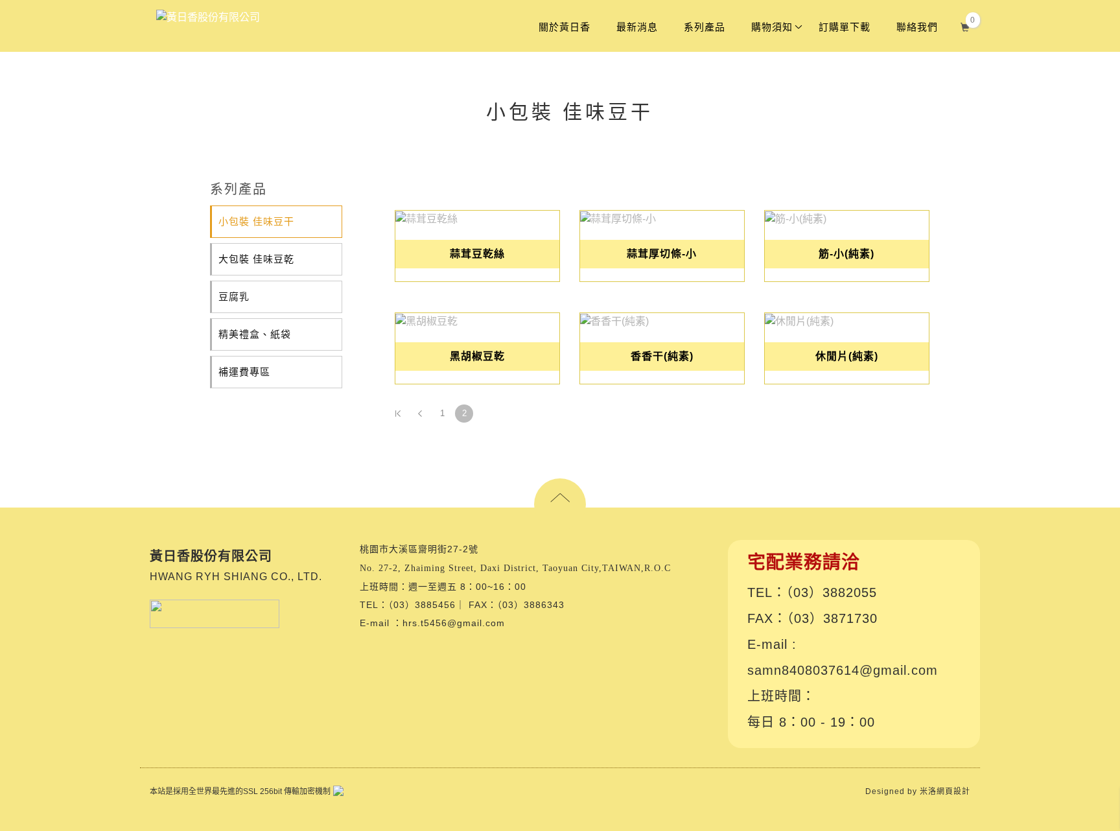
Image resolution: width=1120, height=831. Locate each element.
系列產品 (704, 26)
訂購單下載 (844, 26)
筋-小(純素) (846, 253)
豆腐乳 (234, 296)
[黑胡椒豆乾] (477, 320)
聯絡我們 (917, 26)
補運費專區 (244, 371)
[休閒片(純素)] (847, 320)
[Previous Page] (420, 413)
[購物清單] (965, 25)
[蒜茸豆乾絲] (477, 218)
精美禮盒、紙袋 (254, 334)
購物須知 (772, 26)
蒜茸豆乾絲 (477, 253)
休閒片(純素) (846, 356)
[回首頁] (208, 17)
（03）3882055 (831, 592)
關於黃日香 (564, 26)
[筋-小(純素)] (847, 218)
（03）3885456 (422, 605)
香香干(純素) (662, 356)
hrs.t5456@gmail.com (453, 623)
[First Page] (398, 413)
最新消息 (637, 26)
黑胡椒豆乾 (477, 356)
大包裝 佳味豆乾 (256, 258)
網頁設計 (953, 790)
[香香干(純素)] (662, 320)
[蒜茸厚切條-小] (662, 218)
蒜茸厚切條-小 (662, 253)
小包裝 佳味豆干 (256, 221)
